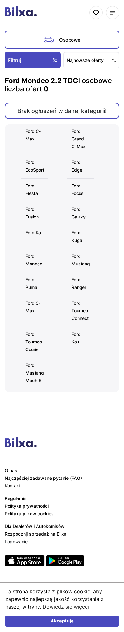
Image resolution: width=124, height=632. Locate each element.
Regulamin (15, 498)
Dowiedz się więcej (66, 606)
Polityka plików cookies (29, 513)
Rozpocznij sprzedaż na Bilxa (35, 534)
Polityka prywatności (27, 506)
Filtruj (14, 60)
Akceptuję (62, 620)
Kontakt (13, 485)
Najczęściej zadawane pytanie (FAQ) (43, 478)
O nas (11, 470)
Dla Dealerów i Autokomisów (35, 526)
